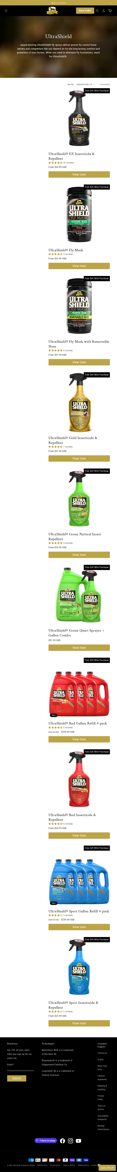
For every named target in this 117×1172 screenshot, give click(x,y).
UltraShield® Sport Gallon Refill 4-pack (79, 911)
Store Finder (85, 10)
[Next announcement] (111, 3)
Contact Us (102, 1053)
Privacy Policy (101, 1098)
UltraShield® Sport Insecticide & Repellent (73, 1005)
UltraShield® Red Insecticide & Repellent (72, 817)
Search (101, 1059)
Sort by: (70, 84)
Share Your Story (102, 1068)
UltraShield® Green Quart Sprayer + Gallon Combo (76, 633)
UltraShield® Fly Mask (66, 250)
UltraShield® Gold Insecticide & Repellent (73, 440)
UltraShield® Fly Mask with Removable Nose (79, 344)
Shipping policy (83, 1165)
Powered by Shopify (28, 1165)
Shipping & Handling (102, 1087)
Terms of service (69, 1165)
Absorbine (16, 1165)
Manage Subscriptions (103, 1127)
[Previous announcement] (5, 3)
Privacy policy (55, 1165)
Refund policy (42, 1165)
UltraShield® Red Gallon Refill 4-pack (78, 723)
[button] (6, 11)
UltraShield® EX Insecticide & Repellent (71, 156)
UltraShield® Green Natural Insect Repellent (75, 536)
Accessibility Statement (103, 1118)
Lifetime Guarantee (102, 1078)
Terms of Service (101, 1107)
